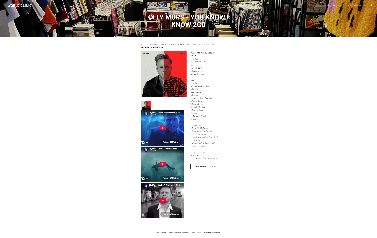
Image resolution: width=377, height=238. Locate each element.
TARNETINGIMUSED (360, 5)
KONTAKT (347, 5)
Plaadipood (330, 5)
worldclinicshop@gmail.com (211, 232)
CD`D (151, 45)
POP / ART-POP (191, 45)
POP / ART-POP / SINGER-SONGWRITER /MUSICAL (169, 45)
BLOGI (340, 5)
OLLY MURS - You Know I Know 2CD (208, 45)
